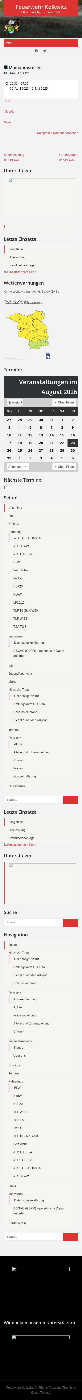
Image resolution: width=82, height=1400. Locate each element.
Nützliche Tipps (19, 689)
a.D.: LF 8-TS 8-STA (27, 1168)
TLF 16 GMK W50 (25, 610)
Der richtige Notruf (26, 696)
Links (12, 681)
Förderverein (17, 1223)
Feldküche (20, 570)
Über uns (15, 738)
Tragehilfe (16, 249)
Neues (18, 1047)
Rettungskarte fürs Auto (29, 704)
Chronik (18, 760)
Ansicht (15, 403)
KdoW (17, 594)
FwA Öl (18, 578)
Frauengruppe (68, 157)
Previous (8, 203)
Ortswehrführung (24, 776)
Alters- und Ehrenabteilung (31, 752)
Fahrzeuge (16, 531)
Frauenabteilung (24, 1015)
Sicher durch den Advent (30, 720)
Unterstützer (17, 786)
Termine (14, 730)
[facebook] (36, 51)
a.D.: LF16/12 (22, 1160)
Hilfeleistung (17, 257)
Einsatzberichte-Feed (21, 272)
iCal (7, 100)
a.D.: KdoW (21, 546)
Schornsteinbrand (25, 712)
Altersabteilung (14, 157)
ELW (16, 562)
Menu (9, 42)
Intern (12, 665)
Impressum (16, 636)
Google (9, 111)
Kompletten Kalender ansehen (57, 133)
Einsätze (14, 523)
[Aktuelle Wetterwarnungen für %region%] (28, 358)
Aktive (18, 744)
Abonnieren (16, 466)
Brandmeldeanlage (22, 265)
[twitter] (44, 51)
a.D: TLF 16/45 (23, 554)
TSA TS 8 (20, 626)
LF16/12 (19, 602)
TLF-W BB (20, 618)
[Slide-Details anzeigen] (42, 196)
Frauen (18, 768)
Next (73, 203)
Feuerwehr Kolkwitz (41, 6)
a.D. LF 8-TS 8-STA (27, 538)
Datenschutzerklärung (29, 642)
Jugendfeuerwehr (20, 673)
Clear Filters (66, 402)
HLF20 (18, 586)
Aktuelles (15, 507)
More (7, 122)
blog (11, 515)
